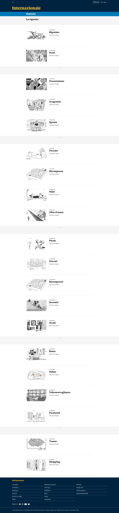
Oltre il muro (56, 212)
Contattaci (15, 487)
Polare (52, 372)
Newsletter (47, 499)
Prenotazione (56, 81)
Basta (52, 351)
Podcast (78, 484)
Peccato (53, 151)
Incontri (53, 302)
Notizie (31, 14)
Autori (46, 496)
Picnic (52, 241)
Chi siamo (15, 484)
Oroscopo (47, 487)
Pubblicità (47, 490)
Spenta (53, 122)
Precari (53, 261)
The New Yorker (54, 35)
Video (14, 499)
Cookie (77, 510)
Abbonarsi (96, 2)
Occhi (52, 323)
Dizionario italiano (50, 484)
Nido (52, 192)
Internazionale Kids (82, 493)
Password (54, 413)
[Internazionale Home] (18, 480)
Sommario (15, 490)
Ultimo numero (81, 490)
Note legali (72, 510)
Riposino (54, 32)
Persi (52, 53)
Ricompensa (56, 171)
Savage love (79, 487)
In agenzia (55, 102)
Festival (14, 493)
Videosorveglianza (59, 392)
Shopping (54, 462)
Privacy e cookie (17, 496)
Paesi (45, 493)
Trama (53, 441)
